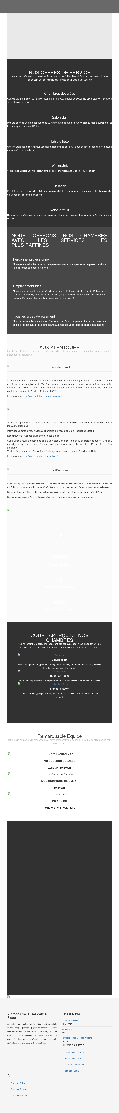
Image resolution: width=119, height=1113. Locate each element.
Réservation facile (72, 1058)
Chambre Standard (19, 1095)
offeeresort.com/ (41, 456)
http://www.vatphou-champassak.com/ (43, 396)
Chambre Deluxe (18, 1083)
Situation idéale (71, 1070)
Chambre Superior (19, 1089)
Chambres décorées (74, 1064)
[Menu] (110, 6)
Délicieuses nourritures (75, 1052)
